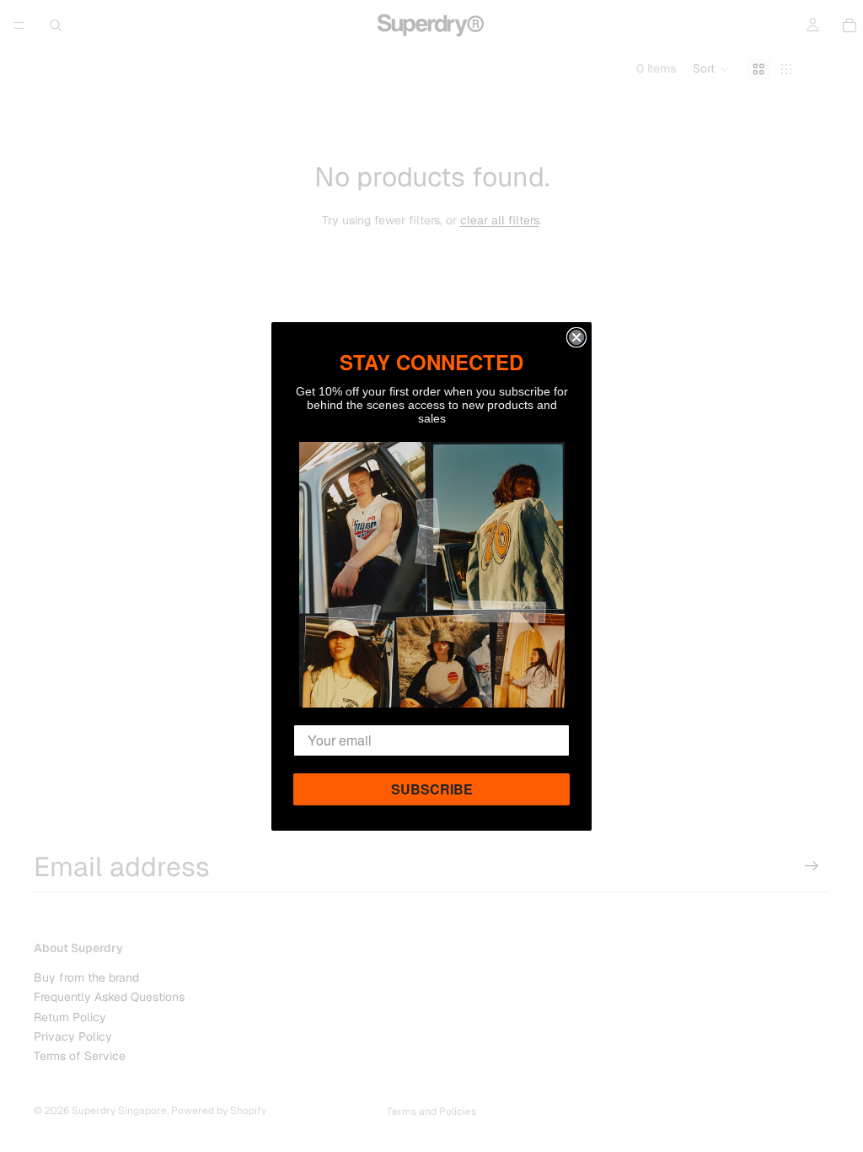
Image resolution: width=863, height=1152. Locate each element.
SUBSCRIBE (432, 789)
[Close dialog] (576, 337)
